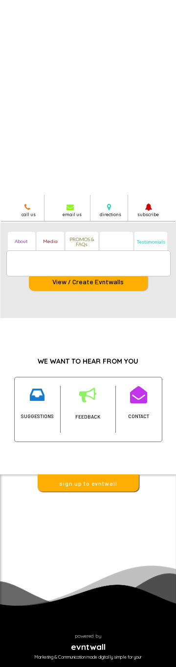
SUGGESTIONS (37, 416)
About (21, 241)
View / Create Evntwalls (88, 281)
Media (50, 241)
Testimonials (151, 242)
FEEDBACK (87, 417)
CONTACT (138, 416)
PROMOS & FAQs (81, 241)
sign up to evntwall (88, 483)
